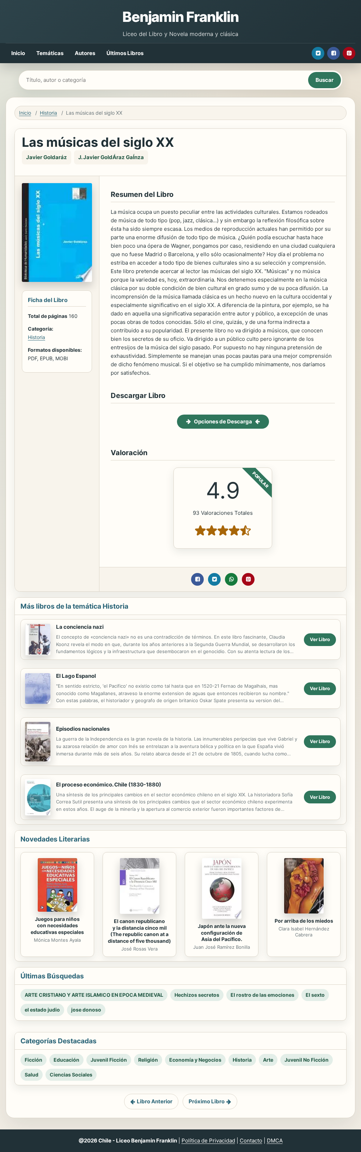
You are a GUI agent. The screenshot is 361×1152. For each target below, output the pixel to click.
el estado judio (42, 1010)
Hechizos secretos (197, 995)
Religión (148, 1060)
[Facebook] (333, 53)
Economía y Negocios (195, 1060)
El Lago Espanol (76, 675)
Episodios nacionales (83, 728)
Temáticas (49, 53)
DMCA (275, 1140)
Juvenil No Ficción (306, 1060)
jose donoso (86, 1010)
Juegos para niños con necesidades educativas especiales (57, 925)
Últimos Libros (124, 53)
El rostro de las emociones (262, 995)
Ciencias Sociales (71, 1075)
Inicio (18, 53)
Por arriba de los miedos (304, 921)
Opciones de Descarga (223, 421)
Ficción (33, 1060)
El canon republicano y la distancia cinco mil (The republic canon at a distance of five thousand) (139, 931)
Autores (85, 53)
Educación (66, 1060)
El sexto (315, 995)
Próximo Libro (207, 1101)
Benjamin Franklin (180, 16)
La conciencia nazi (80, 626)
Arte (268, 1060)
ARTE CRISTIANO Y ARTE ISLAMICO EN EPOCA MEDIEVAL (94, 995)
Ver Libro (320, 639)
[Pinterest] (349, 53)
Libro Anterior (154, 1101)
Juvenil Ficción (109, 1060)
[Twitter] (318, 53)
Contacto (251, 1140)
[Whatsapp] (231, 579)
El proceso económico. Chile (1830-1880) (108, 784)
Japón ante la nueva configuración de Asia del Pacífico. (222, 932)
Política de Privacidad (208, 1140)
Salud (31, 1075)
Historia (48, 113)
